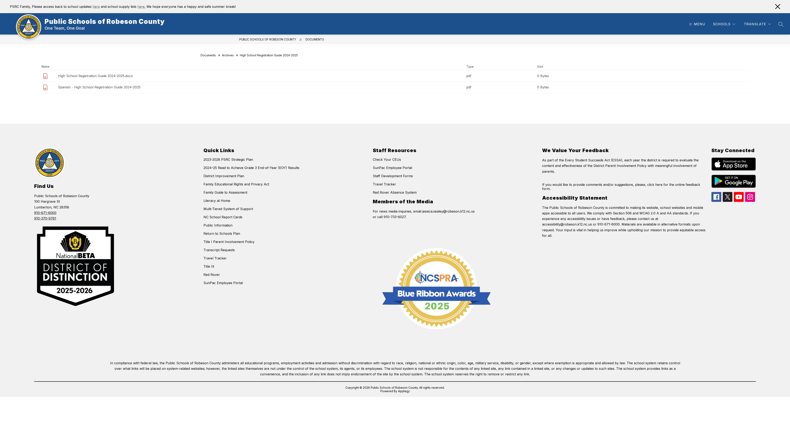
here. (141, 7)
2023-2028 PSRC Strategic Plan (228, 159)
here (96, 7)
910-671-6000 (45, 213)
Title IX (208, 266)
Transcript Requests (219, 250)
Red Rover (211, 275)
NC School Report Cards (222, 217)
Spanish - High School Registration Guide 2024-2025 (99, 87)
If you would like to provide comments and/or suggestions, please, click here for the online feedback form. (621, 187)
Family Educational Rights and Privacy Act (236, 184)
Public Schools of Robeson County (267, 39)
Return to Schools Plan (221, 233)
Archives (228, 55)
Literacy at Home (216, 201)
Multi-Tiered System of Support (228, 209)
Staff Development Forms (393, 176)
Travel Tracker (215, 258)
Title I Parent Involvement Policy (228, 242)
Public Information (217, 225)
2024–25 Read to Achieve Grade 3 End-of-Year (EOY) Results (251, 168)
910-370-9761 (45, 218)
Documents (315, 39)
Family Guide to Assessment (225, 192)
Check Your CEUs (387, 159)
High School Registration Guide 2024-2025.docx (95, 76)
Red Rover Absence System (395, 192)
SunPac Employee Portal (223, 283)
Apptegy (404, 391)
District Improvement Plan (223, 176)
